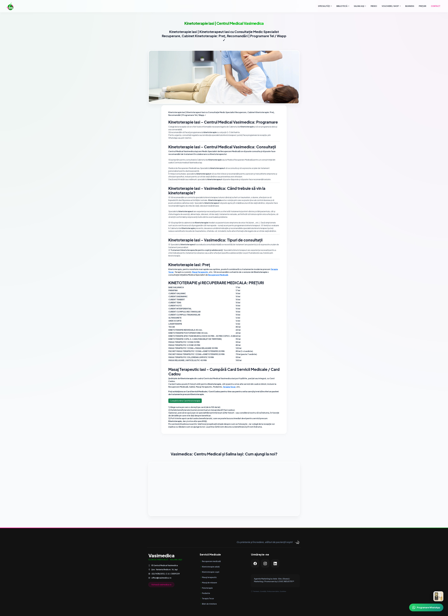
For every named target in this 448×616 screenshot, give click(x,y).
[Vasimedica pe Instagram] (265, 563)
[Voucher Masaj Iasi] (438, 596)
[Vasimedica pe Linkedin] (275, 563)
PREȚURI (422, 6)
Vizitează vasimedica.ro (161, 584)
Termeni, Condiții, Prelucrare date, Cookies (269, 591)
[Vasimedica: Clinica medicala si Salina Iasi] (10, 6)
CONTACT (435, 6)
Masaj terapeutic (209, 577)
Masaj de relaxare (209, 582)
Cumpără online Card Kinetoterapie (185, 400)
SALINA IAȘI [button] (359, 6)
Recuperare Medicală (218, 275)
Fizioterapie (207, 588)
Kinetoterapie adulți (211, 567)
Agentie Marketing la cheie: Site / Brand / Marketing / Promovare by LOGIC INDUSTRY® (274, 580)
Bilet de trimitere (209, 604)
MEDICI (374, 6)
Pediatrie (206, 593)
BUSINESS (409, 6)
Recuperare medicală (211, 561)
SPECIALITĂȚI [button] (324, 6)
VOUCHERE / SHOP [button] (390, 6)
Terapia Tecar (229, 387)
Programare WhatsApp (428, 607)
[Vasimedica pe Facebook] (255, 563)
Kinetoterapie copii (210, 572)
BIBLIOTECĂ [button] (342, 6)
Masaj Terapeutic (200, 272)
